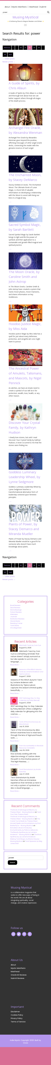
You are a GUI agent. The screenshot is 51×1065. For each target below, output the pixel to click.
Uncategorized (15, 628)
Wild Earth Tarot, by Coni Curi (30, 645)
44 (5, 55)
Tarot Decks (14, 625)
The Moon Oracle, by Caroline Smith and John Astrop (24, 277)
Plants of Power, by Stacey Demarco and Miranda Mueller (24, 529)
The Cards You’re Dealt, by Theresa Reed (25, 820)
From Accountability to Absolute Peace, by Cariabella (31, 747)
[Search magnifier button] (48, 12)
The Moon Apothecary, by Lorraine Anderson (25, 835)
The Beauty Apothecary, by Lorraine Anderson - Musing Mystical (23, 833)
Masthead (33, 7)
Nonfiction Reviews (17, 619)
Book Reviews (15, 605)
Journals (13, 617)
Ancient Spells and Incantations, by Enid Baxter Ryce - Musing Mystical (25, 824)
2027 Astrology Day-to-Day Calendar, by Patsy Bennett (29, 699)
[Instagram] (13, 934)
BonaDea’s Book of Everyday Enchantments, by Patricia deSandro (24, 829)
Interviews (14, 614)
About (7, 7)
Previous (7, 48)
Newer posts (8, 61)
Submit (43, 7)
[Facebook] (24, 934)
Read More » (14, 665)
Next (10, 55)
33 (34, 48)
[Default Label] (30, 934)
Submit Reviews (17, 978)
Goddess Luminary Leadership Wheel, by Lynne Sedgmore (24, 477)
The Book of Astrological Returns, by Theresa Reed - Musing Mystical (23, 811)
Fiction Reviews (16, 612)
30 (21, 48)
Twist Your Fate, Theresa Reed (25, 813)
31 (25, 48)
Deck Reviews (15, 608)
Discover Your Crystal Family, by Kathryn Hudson (24, 427)
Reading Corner (16, 623)
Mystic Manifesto (19, 7)
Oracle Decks (15, 621)
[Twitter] (19, 934)
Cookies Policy (17, 1015)
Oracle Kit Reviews (18, 975)
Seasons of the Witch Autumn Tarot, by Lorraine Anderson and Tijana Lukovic (31, 671)
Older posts (8, 58)
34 (39, 48)
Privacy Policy (16, 1018)
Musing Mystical (25, 17)
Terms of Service (18, 1021)
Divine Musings (16, 610)
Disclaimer (15, 1011)
